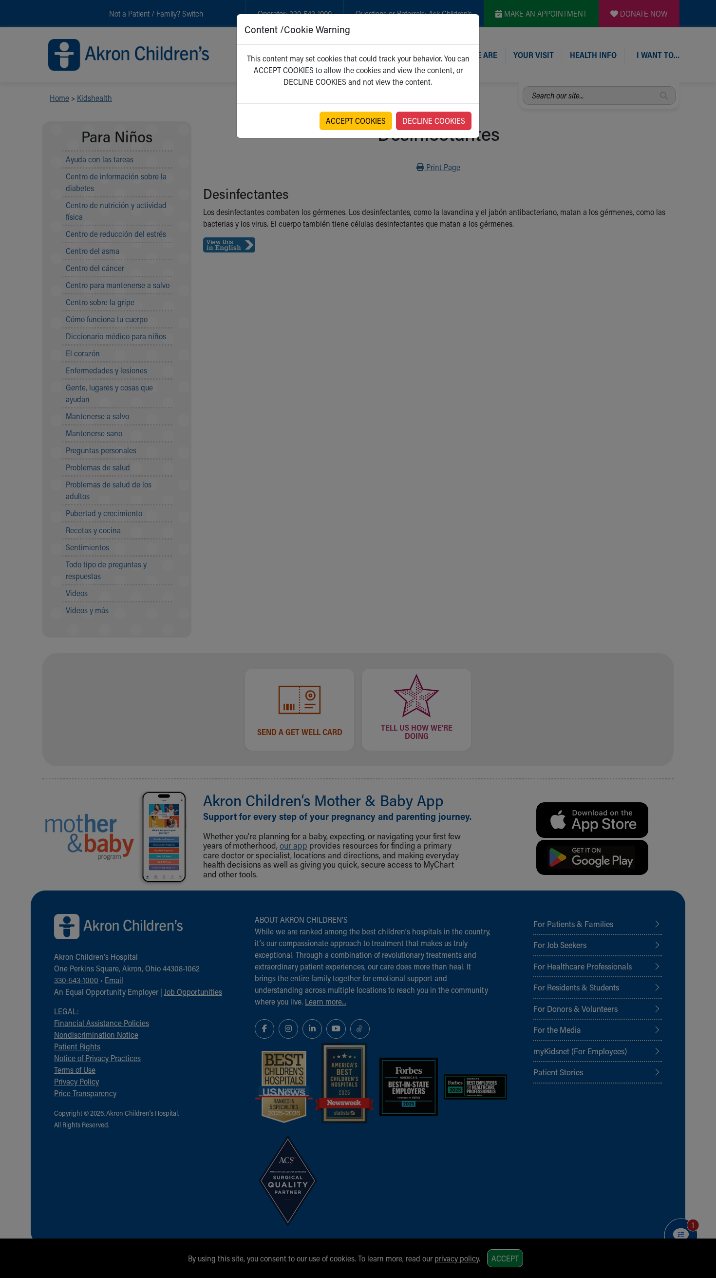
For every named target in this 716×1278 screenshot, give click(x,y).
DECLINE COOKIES (433, 121)
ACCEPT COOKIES (356, 121)
